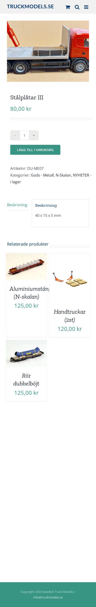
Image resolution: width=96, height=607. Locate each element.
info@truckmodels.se (48, 597)
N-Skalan (63, 175)
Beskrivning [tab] (17, 204)
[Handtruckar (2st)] (69, 256)
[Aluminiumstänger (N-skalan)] (26, 256)
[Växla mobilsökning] (77, 7)
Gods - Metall (42, 175)
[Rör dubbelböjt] (26, 343)
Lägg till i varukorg (35, 150)
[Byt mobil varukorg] (67, 7)
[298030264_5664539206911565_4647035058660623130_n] (48, 51)
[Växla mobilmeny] (86, 7)
